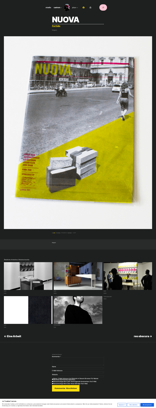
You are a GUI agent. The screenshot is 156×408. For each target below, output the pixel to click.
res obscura (141, 336)
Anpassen (121, 404)
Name (54, 366)
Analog (5, 293)
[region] (78, 403)
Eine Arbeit (14, 336)
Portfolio (56, 26)
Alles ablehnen (133, 404)
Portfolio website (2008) (108, 296)
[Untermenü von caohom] (61, 7)
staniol (5, 324)
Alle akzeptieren (147, 404)
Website (105, 298)
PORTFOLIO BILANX (57, 324)
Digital (5, 327)
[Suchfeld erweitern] (103, 7)
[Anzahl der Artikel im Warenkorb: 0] (90, 7)
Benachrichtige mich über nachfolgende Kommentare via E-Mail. (75, 381)
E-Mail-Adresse (57, 370)
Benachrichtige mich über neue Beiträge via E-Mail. (70, 383)
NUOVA (5, 290)
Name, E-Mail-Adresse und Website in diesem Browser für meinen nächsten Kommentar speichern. (75, 379)
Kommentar (56, 356)
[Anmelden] (83, 7)
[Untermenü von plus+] (77, 7)
